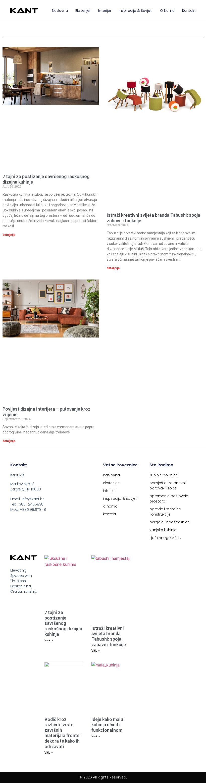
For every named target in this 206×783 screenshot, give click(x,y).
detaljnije (9, 235)
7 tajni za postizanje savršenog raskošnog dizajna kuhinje (63, 623)
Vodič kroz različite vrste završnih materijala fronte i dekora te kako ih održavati (63, 733)
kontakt (189, 10)
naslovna (60, 10)
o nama (167, 10)
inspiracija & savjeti (135, 10)
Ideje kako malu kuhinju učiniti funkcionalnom (107, 725)
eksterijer (83, 10)
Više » (48, 640)
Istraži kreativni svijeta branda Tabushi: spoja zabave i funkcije (108, 636)
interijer (104, 10)
